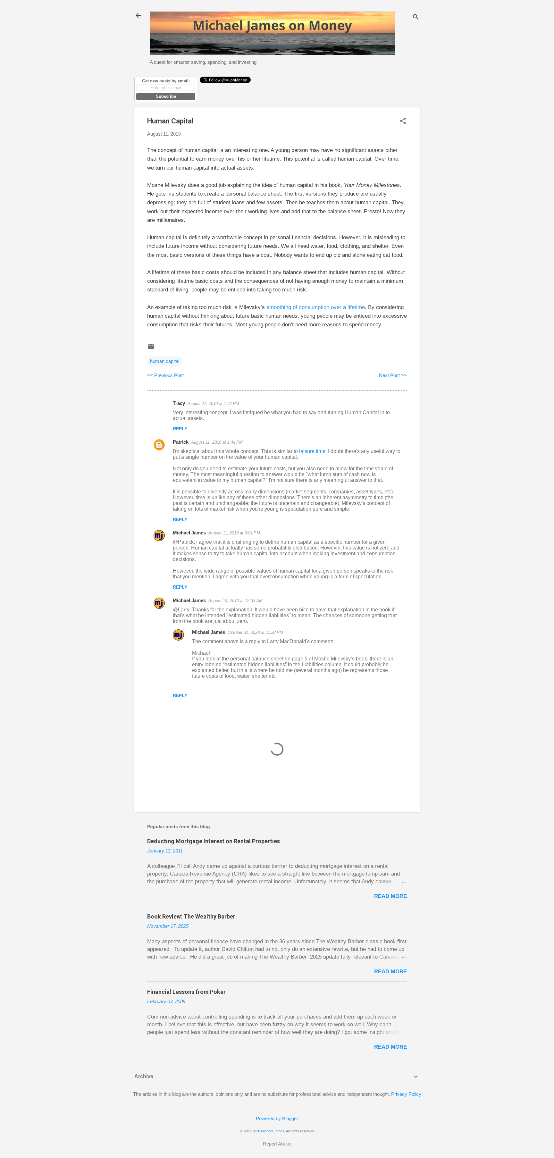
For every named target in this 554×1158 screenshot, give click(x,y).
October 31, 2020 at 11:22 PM (255, 632)
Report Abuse (277, 1143)
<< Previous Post (165, 375)
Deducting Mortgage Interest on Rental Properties (213, 841)
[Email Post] (151, 348)
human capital (164, 361)
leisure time (312, 451)
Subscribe (166, 96)
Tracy (179, 403)
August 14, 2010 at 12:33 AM (235, 600)
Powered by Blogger (277, 1118)
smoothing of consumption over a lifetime (315, 307)
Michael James (189, 532)
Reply (180, 428)
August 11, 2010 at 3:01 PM (234, 533)
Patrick (181, 442)
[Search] (416, 17)
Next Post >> (393, 375)
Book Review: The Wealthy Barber (191, 916)
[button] (403, 121)
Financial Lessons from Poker (186, 991)
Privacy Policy (406, 1094)
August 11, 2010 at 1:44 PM (217, 442)
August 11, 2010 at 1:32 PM (213, 403)
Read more (390, 896)
